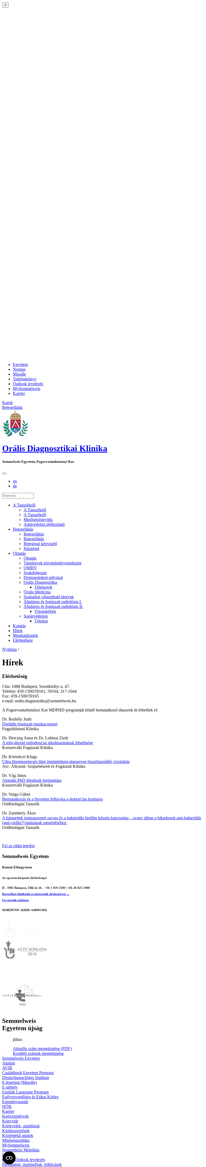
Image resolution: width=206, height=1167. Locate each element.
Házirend (31, 548)
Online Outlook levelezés (23, 1159)
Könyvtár (10, 1121)
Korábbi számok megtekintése (38, 1053)
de (15, 486)
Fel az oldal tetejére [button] (18, 845)
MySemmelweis (26, 388)
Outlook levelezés (28, 383)
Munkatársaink (25, 635)
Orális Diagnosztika (40, 582)
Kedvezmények (15, 1116)
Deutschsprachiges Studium (25, 1077)
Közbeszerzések (16, 1130)
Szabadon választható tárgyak (49, 596)
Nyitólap (9, 649)
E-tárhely (10, 1087)
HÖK (7, 1106)
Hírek (18, 630)
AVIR (7, 1068)
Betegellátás (23, 529)
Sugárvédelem (36, 616)
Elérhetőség (23, 640)
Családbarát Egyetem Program (28, 1072)
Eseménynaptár (15, 1101)
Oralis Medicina (37, 592)
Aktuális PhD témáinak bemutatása (31, 780)
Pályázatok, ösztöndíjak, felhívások (32, 1164)
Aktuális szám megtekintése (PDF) (42, 1048)
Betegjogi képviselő (40, 543)
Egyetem (20, 364)
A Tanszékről (24, 505)
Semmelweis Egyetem (21, 1058)
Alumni (8, 1063)
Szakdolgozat (35, 572)
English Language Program (25, 1092)
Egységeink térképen (15, 900)
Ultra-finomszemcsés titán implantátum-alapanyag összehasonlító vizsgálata (66, 761)
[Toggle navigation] (4, 473)
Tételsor (41, 621)
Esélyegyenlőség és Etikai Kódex (30, 1097)
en (15, 481)
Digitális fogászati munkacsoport (29, 724)
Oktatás (19, 553)
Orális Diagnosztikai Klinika (54, 448)
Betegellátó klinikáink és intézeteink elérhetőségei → (35, 894)
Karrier (19, 393)
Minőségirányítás (38, 519)
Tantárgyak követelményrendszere (53, 563)
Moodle (19, 374)
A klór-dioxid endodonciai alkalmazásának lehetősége (47, 742)
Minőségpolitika (16, 1140)
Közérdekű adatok (17, 1135)
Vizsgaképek (45, 611)
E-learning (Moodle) (19, 1082)
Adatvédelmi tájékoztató (44, 524)
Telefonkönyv (24, 379)
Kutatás (19, 625)
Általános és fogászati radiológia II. (53, 606)
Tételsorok (43, 587)
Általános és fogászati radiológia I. (53, 601)
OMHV (30, 568)
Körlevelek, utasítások (21, 1126)
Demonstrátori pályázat (43, 577)
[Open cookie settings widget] (9, 1157)
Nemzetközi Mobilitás (20, 1150)
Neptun (19, 369)
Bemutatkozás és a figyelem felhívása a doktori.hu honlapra (52, 799)
